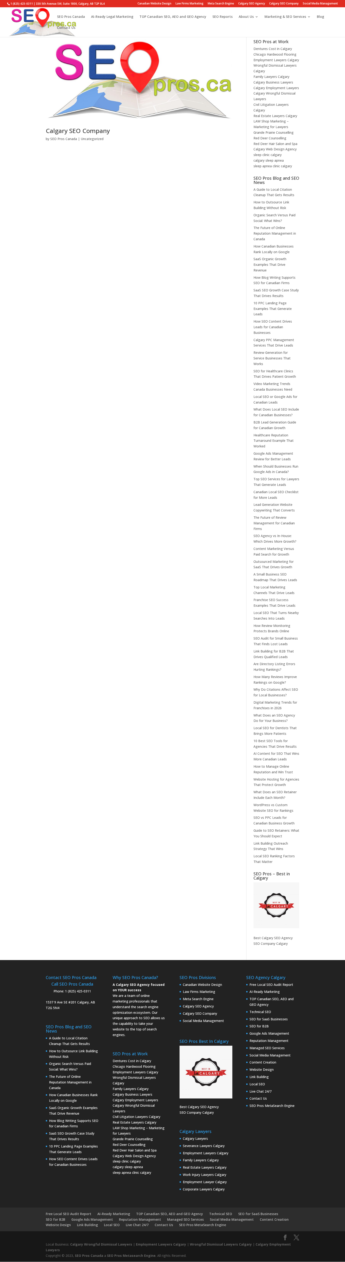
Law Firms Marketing (189, 3)
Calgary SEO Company (284, 3)
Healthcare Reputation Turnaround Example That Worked (273, 441)
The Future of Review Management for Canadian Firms (274, 523)
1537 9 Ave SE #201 (61, 1002)
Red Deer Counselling (269, 138)
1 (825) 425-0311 (78, 991)
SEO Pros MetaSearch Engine (272, 1105)
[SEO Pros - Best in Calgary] (276, 905)
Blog (320, 17)
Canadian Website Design (154, 3)
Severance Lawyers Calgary (204, 1146)
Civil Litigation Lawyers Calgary (136, 1116)
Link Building (259, 1077)
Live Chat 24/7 (260, 1091)
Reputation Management (268, 1040)
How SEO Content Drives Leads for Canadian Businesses (272, 327)
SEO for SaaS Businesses (268, 1019)
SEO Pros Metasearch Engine (131, 1255)
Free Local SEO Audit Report (271, 984)
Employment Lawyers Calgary (276, 60)
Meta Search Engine (221, 3)
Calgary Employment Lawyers (276, 88)
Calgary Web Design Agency (275, 149)
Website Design (261, 1069)
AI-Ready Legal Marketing (112, 17)
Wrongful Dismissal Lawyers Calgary (221, 1244)
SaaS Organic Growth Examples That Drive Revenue (269, 264)
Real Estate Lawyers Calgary (275, 116)
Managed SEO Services (267, 1048)
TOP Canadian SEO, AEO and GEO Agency (172, 17)
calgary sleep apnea (268, 160)
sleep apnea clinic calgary (272, 166)
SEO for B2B (259, 1026)
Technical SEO (260, 1012)
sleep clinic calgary (267, 155)
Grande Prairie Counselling (273, 132)
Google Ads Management (269, 1033)
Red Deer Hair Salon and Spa (275, 143)
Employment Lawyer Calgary (205, 1182)
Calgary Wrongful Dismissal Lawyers (101, 1244)
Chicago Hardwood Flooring (274, 54)
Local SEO (257, 1084)
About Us (246, 17)
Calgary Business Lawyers (273, 82)
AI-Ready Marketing (264, 991)
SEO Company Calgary (270, 943)
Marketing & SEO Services (285, 17)
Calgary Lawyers (195, 1138)
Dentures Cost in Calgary (272, 48)
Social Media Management (320, 3)
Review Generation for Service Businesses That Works (272, 358)
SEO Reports (222, 17)
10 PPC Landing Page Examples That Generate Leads (272, 308)
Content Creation (262, 1062)
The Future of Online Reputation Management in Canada (274, 233)
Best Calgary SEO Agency (273, 938)
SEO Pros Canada (71, 17)
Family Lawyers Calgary (271, 76)
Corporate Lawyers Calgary (204, 1189)
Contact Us (66, 28)
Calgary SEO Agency (251, 3)
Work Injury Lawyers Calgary (204, 1174)
